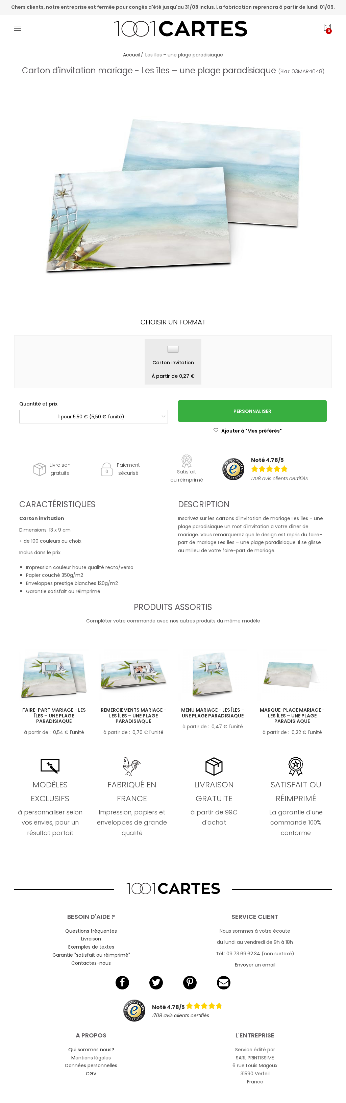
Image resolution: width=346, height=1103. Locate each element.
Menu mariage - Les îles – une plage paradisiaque (213, 713)
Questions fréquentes (91, 931)
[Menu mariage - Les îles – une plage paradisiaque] (212, 675)
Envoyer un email (255, 964)
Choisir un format (173, 322)
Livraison (91, 938)
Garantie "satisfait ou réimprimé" (91, 955)
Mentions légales (91, 1057)
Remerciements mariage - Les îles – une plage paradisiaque (133, 716)
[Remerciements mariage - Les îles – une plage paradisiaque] (133, 675)
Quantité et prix (38, 403)
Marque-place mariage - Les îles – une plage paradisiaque (292, 716)
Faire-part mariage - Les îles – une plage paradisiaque (54, 716)
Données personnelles (91, 1065)
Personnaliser (252, 411)
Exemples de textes (91, 946)
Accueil (131, 54)
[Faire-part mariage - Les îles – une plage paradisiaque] (54, 675)
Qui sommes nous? (91, 1049)
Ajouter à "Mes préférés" (251, 430)
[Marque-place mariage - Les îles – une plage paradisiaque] (292, 675)
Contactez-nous (91, 963)
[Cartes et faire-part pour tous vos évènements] (173, 30)
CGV (91, 1073)
